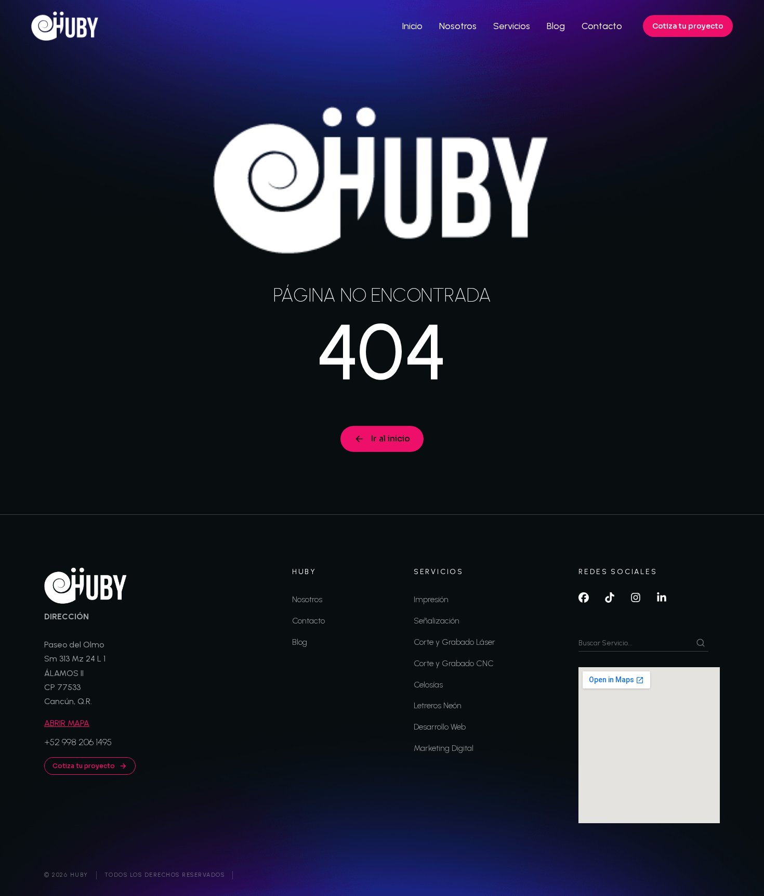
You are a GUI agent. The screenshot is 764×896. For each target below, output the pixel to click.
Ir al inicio (390, 438)
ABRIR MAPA (66, 723)
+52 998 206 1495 (78, 742)
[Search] (700, 643)
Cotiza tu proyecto (687, 26)
